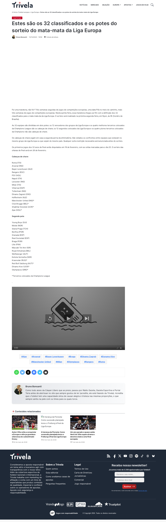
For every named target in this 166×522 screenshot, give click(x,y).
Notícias (83, 5)
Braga (72, 356)
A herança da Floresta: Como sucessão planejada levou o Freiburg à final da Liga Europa (53, 434)
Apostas (127, 5)
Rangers (89, 362)
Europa (116, 5)
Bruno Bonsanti (34, 386)
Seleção (105, 5)
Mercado (95, 5)
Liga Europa (35, 12)
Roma (102, 362)
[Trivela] (22, 5)
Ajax (25, 356)
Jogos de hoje (142, 5)
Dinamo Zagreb (88, 356)
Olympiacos (73, 362)
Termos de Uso (81, 469)
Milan (59, 362)
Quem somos (52, 469)
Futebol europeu (23, 12)
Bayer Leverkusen (55, 356)
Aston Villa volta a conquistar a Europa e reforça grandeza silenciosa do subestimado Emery (24, 435)
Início (15, 12)
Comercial (79, 480)
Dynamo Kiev (108, 356)
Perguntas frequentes (56, 483)
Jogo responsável (82, 483)
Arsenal (36, 356)
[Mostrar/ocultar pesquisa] (152, 5)
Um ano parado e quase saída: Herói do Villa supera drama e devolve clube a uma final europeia (82, 435)
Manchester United (42, 362)
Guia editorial (52, 472)
